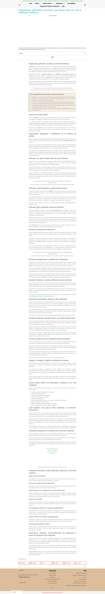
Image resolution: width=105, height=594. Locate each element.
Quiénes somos (47, 3)
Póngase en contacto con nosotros (50, 6)
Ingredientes (59, 3)
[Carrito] (84, 5)
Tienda (36, 3)
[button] (84, 53)
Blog (63, 6)
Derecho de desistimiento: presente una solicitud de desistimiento (52, 592)
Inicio (30, 3)
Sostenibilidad (71, 3)
